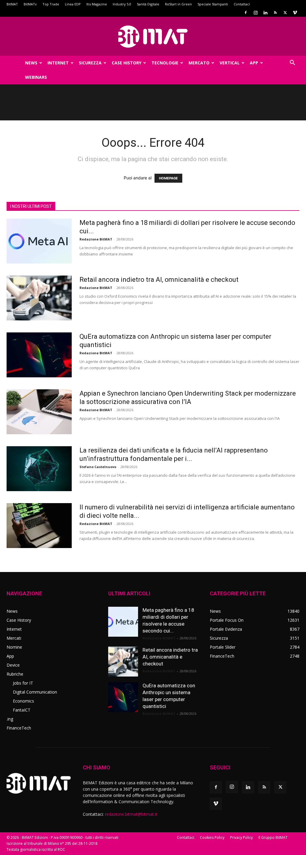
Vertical (230, 63)
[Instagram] (255, 12)
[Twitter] (285, 12)
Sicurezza (90, 63)
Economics (23, 701)
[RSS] (275, 12)
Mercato (199, 63)
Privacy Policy (241, 837)
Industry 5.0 (122, 4)
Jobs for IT (23, 683)
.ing (10, 719)
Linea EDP (73, 4)
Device (13, 665)
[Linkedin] (265, 12)
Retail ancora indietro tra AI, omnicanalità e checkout (158, 279)
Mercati (14, 638)
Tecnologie (165, 63)
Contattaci (242, 4)
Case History (126, 63)
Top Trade (50, 4)
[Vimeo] (294, 12)
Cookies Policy (212, 837)
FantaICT (21, 710)
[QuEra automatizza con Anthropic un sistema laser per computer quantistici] (39, 354)
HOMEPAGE (168, 178)
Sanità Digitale (148, 4)
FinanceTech (19, 728)
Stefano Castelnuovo (97, 466)
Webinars (36, 77)
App (254, 63)
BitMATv (30, 4)
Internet (58, 63)
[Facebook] (245, 12)
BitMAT (12, 4)
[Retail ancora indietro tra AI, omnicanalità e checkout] (39, 298)
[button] (292, 63)
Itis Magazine (96, 4)
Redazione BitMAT (95, 239)
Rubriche (15, 674)
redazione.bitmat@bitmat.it (131, 814)
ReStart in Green (178, 4)
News (31, 63)
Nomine (14, 647)
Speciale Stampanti (213, 4)
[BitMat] (153, 36)
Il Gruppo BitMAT (272, 837)
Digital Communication (35, 692)
